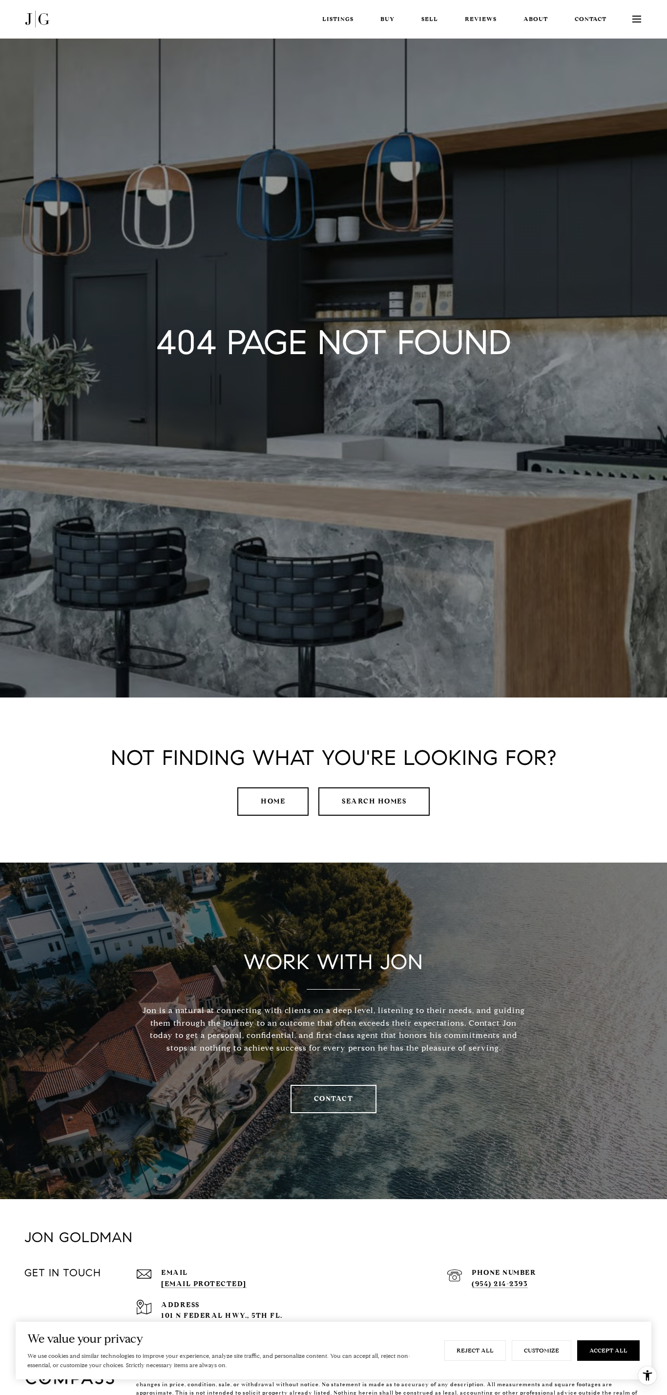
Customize (541, 1350)
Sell (429, 18)
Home (273, 801)
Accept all (608, 1350)
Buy (387, 18)
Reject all (475, 1350)
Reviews (481, 18)
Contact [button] (334, 1099)
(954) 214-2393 (500, 1284)
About (535, 18)
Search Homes (374, 801)
